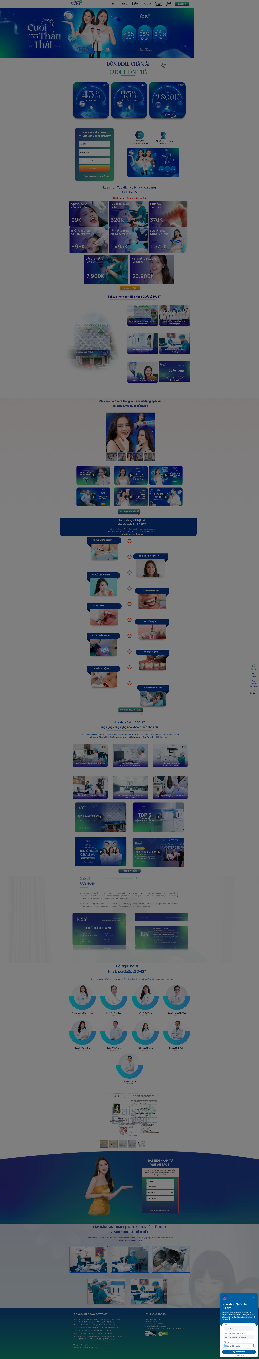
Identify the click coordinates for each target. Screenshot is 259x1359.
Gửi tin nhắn (240, 1352)
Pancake (242, 1355)
